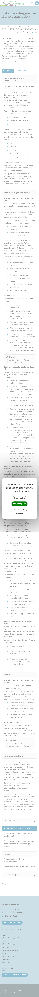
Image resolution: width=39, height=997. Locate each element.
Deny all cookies (19, 509)
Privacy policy (19, 513)
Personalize (19, 498)
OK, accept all (19, 504)
